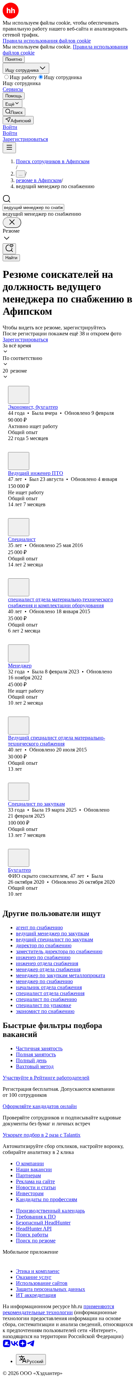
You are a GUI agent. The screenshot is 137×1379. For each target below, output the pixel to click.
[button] (10, 127)
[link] (14, 112)
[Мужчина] (18, 461)
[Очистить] (12, 222)
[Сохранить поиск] (9, 248)
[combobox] (33, 207)
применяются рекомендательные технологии (58, 1309)
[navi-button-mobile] (9, 147)
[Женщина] (18, 395)
